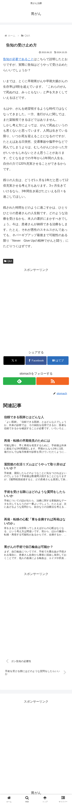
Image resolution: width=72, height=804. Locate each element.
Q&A (9, 261)
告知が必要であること (18, 59)
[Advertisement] (36, 308)
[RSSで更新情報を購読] (52, 381)
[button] (64, 586)
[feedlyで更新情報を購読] (19, 381)
